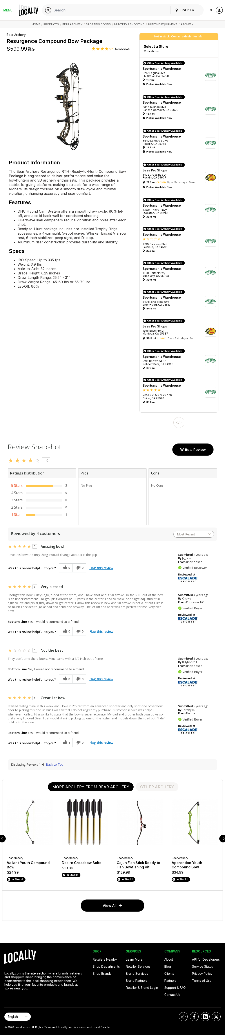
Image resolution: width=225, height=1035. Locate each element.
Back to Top (55, 765)
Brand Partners (136, 980)
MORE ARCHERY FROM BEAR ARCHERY (90, 787)
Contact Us (172, 994)
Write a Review (193, 449)
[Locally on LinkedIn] (205, 1016)
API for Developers (206, 959)
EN (210, 10)
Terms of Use (202, 980)
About (168, 959)
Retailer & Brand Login (142, 987)
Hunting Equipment (162, 24)
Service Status (202, 966)
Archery (187, 24)
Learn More (134, 959)
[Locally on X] (216, 1016)
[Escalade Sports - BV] (188, 579)
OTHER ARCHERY (157, 787)
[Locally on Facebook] (194, 1016)
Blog (167, 966)
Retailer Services (138, 966)
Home (36, 24)
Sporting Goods (98, 24)
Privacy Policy (202, 973)
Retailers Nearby (105, 959)
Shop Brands (102, 973)
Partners (170, 980)
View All (109, 905)
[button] (180, 75)
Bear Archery (72, 24)
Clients (169, 973)
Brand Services (137, 973)
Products (51, 24)
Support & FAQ (175, 987)
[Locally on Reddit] (183, 1016)
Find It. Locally (189, 10)
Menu (8, 10)
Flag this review (101, 568)
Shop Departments (106, 966)
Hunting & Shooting (129, 24)
